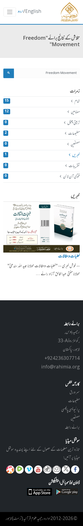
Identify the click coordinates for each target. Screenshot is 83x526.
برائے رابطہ (72, 428)
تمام (42, 102)
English (33, 12)
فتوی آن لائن (42, 177)
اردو (20, 12)
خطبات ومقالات (69, 257)
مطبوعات (42, 134)
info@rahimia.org (60, 367)
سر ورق (74, 393)
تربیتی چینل (42, 123)
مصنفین (42, 145)
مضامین (42, 112)
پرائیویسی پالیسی (70, 410)
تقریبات (42, 166)
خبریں (42, 155)
